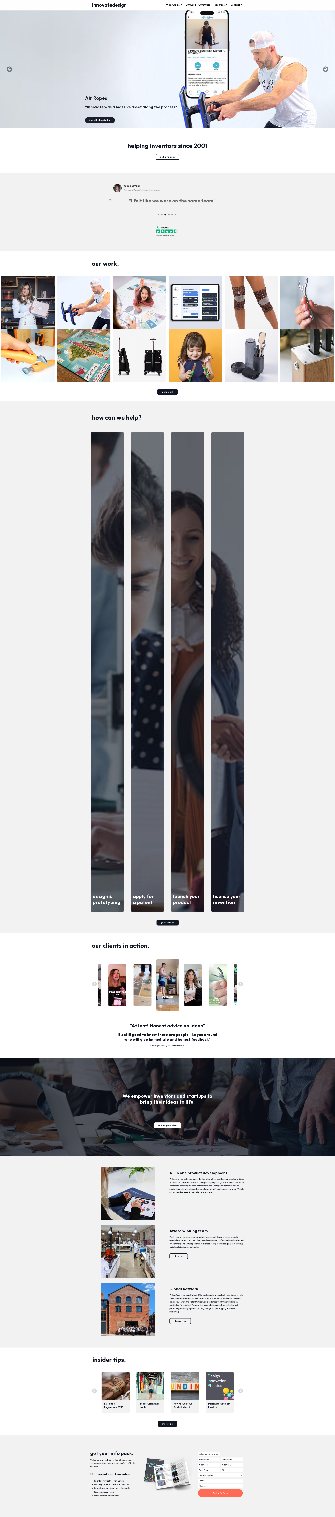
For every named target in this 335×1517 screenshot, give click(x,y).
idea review (180, 1321)
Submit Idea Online (100, 120)
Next (240, 984)
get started (167, 922)
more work (167, 391)
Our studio (204, 4)
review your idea (167, 1125)
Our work (190, 4)
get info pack (167, 156)
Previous (94, 984)
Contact (235, 4)
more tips (167, 1423)
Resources (219, 4)
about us (179, 1256)
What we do (173, 4)
